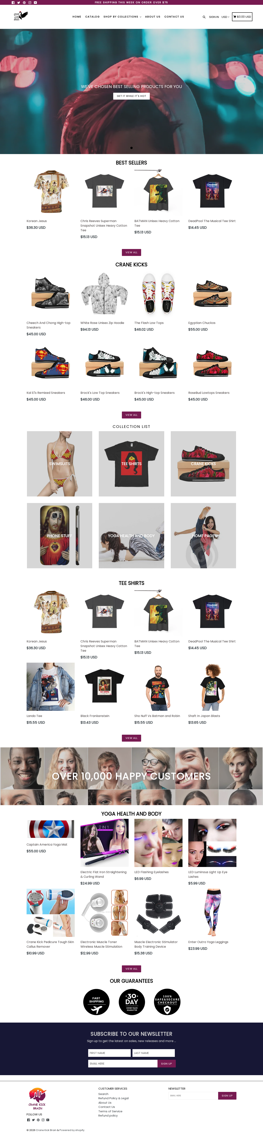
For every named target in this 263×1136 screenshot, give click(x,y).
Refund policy (108, 1115)
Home (77, 16)
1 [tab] (131, 148)
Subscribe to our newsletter (132, 1033)
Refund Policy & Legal (113, 1098)
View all (131, 252)
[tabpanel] (131, 91)
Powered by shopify (71, 1130)
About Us (153, 16)
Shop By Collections (121, 16)
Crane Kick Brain (46, 1130)
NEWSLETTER (176, 1088)
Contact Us (174, 16)
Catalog (92, 16)
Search (103, 1094)
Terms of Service (110, 1111)
